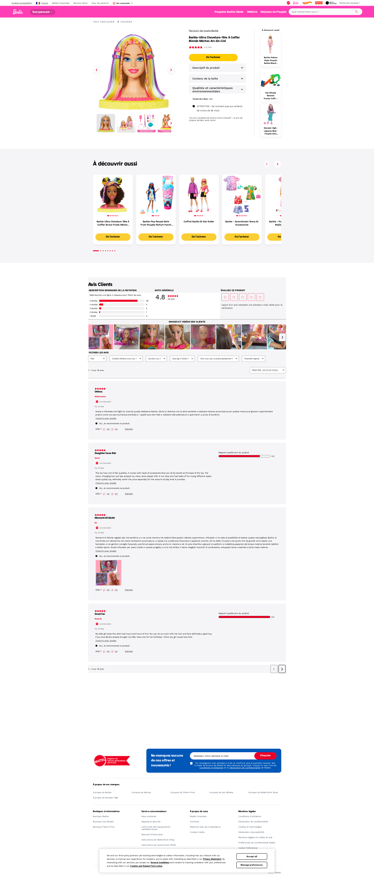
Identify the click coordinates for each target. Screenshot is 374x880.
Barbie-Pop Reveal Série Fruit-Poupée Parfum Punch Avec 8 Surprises (156, 223)
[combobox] (325, 11)
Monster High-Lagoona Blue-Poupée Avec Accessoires (270, 131)
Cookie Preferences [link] (247, 848)
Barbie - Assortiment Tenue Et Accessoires (241, 223)
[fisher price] (319, 3)
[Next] (171, 70)
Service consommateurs (154, 811)
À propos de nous (199, 811)
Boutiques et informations (106, 811)
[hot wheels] (307, 3)
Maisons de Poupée (273, 11)
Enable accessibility (22, 3)
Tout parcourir (41, 12)
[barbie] (296, 3)
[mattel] (288, 3)
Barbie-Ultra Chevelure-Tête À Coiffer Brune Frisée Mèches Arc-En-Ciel (113, 223)
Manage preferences (252, 865)
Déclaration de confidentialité (245, 768)
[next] (277, 164)
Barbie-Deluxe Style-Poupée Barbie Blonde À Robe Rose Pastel (270, 60)
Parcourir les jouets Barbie (203, 30)
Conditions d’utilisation (211, 768)
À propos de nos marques (106, 785)
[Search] (356, 11)
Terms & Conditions (159, 862)
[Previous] (96, 70)
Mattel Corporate (60, 3)
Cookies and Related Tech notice (146, 866)
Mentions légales (247, 811)
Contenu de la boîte (205, 78)
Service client (80, 3)
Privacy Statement (212, 859)
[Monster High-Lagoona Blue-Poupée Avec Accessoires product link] (270, 114)
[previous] (266, 164)
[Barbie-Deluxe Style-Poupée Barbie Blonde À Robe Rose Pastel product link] (270, 43)
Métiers (252, 11)
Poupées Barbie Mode (229, 11)
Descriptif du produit (206, 67)
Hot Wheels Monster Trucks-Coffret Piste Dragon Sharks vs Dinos (271, 96)
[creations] (331, 3)
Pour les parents (100, 3)
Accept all (251, 856)
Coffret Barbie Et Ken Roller (199, 221)
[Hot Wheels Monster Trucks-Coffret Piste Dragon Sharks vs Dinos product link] (270, 79)
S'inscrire (265, 756)
